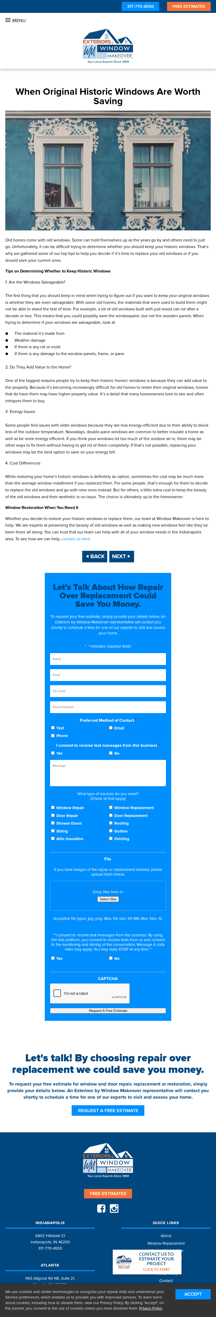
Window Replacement (134, 807)
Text (60, 728)
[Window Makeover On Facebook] (101, 1209)
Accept (193, 1294)
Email (119, 728)
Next (119, 556)
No (117, 753)
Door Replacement (131, 815)
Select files (108, 899)
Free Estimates (189, 6)
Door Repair (67, 815)
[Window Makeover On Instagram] (114, 1209)
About (166, 1235)
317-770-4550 (140, 6)
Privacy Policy (150, 1308)
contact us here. (76, 539)
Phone (62, 735)
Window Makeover (108, 46)
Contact (166, 1280)
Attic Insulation (70, 838)
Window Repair (70, 807)
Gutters (120, 831)
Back (97, 556)
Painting (121, 838)
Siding (62, 831)
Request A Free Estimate (108, 1011)
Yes (59, 753)
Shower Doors (69, 823)
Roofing (121, 823)
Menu (19, 20)
